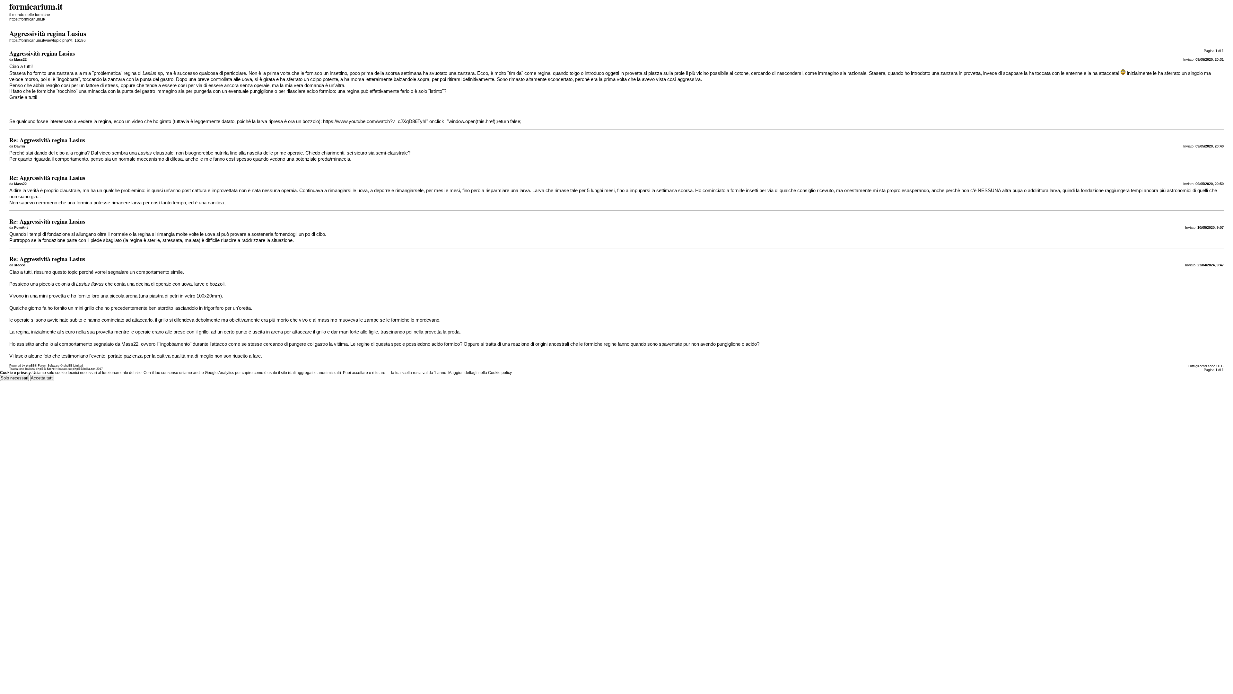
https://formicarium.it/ (27, 19)
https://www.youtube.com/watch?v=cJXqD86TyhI (374, 121)
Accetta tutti (42, 378)
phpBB (30, 365)
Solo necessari (14, 378)
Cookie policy (500, 372)
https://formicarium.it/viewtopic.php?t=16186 (47, 40)
